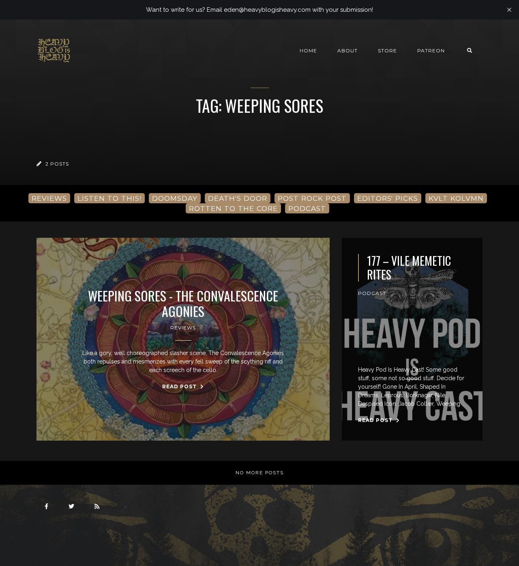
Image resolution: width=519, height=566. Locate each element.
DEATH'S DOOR (237, 198)
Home (308, 50)
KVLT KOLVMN (456, 198)
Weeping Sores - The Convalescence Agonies (183, 303)
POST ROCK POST (312, 198)
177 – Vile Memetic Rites (409, 267)
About (347, 50)
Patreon (431, 50)
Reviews (183, 328)
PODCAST (307, 208)
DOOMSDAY (174, 198)
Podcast (372, 293)
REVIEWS (49, 198)
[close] (509, 9)
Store (387, 50)
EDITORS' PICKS (387, 198)
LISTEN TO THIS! (109, 198)
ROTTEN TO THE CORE (233, 208)
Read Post (180, 386)
